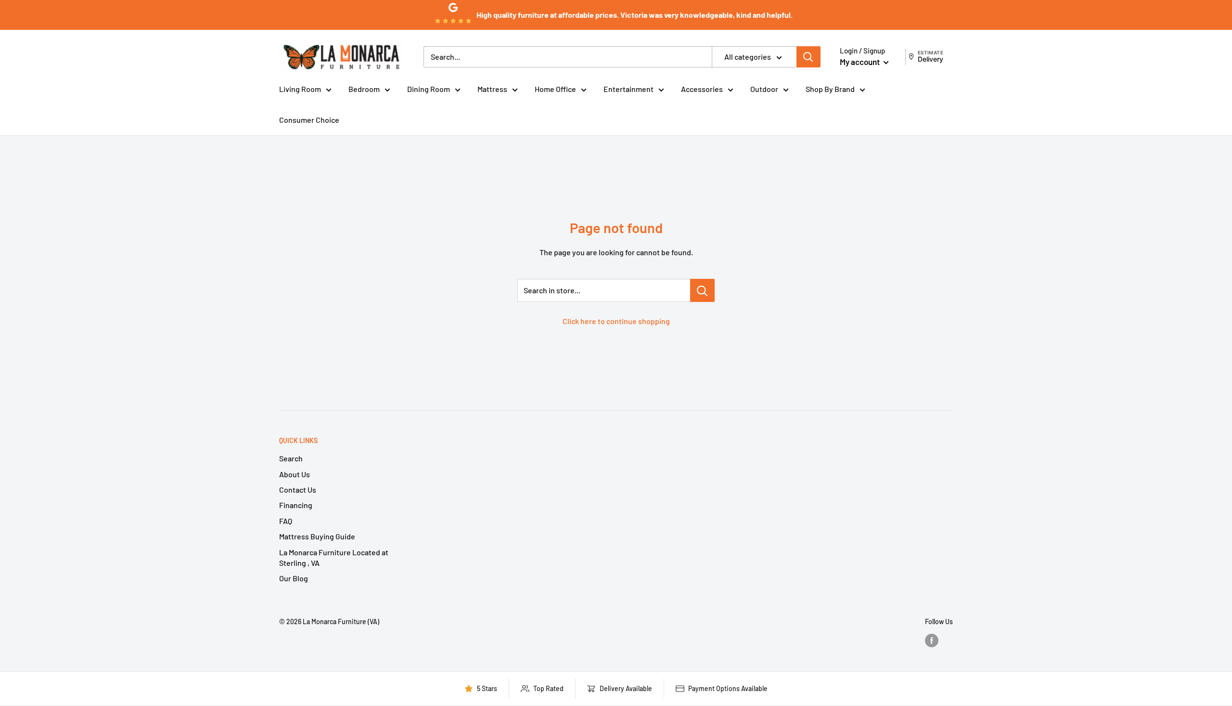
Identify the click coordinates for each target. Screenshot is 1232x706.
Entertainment (628, 88)
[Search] (808, 56)
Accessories (702, 88)
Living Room (300, 88)
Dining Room (428, 88)
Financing (295, 505)
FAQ (285, 520)
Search (291, 458)
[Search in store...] (702, 290)
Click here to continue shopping (616, 321)
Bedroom (364, 88)
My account (860, 61)
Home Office (555, 88)
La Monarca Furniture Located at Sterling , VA (333, 557)
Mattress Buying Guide (317, 536)
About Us (294, 474)
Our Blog (293, 578)
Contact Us (297, 489)
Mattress (492, 88)
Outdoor (764, 88)
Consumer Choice (309, 119)
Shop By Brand (830, 88)
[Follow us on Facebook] (931, 640)
